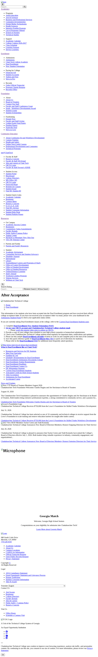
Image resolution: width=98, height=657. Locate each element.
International (10, 259)
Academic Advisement (14, 252)
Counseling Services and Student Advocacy (22, 254)
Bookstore (10, 199)
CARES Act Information (15, 552)
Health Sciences (12, 26)
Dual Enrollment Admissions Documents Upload (24, 360)
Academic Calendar (13, 41)
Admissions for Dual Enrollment (18, 377)
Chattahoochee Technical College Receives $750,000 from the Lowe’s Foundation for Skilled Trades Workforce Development (48, 421)
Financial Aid (11, 73)
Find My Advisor (12, 208)
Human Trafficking (13, 577)
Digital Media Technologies (16, 24)
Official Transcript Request (16, 554)
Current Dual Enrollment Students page (74, 322)
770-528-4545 (6, 542)
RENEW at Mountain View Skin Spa (20, 238)
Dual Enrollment (12, 64)
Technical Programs (13, 149)
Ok (3, 655)
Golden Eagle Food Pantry (16, 123)
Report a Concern (12, 159)
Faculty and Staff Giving (15, 121)
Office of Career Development (17, 265)
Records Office (11, 89)
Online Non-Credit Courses (16, 144)
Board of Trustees (12, 102)
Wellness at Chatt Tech (14, 280)
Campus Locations (13, 550)
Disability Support (12, 256)
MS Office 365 (11, 180)
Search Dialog (6, 287)
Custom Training (12, 140)
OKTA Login (11, 165)
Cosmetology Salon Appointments (19, 229)
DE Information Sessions (15, 368)
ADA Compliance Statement (16, 573)
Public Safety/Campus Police (17, 233)
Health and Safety (12, 142)
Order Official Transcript (15, 85)
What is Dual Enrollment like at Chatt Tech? (19, 347)
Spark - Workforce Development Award (21, 108)
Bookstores (10, 227)
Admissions (10, 60)
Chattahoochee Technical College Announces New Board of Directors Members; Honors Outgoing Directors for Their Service (48, 441)
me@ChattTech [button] (7, 153)
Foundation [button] (5, 94)
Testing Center (11, 235)
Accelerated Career (13, 379)
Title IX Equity (11, 582)
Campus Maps (11, 201)
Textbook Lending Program (16, 276)
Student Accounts (12, 75)
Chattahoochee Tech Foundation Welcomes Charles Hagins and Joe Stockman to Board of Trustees (38, 402)
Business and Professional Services (19, 20)
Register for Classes (13, 187)
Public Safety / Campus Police (17, 603)
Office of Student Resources (16, 269)
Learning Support (12, 47)
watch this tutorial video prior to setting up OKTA (34, 330)
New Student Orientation (15, 66)
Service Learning (12, 50)
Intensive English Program (16, 28)
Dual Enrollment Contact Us (16, 366)
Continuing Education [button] (9, 134)
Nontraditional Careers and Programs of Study (23, 263)
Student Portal (11, 174)
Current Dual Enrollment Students (18, 371)
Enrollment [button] (5, 54)
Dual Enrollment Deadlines (16, 364)
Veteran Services (12, 278)
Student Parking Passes (14, 214)
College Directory (13, 178)
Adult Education (12, 15)
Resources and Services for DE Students (21, 351)
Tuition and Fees (12, 77)
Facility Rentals (11, 231)
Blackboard (10, 176)
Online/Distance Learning (15, 272)
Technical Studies (12, 35)
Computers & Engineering (16, 22)
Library (8, 261)
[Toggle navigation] (2, 4)
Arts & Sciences (12, 18)
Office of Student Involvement (17, 267)
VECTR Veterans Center (15, 240)
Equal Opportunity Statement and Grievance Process (25, 575)
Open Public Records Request (17, 557)
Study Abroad (11, 274)
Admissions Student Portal (11, 318)
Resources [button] (5, 218)
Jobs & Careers (11, 601)
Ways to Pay (10, 79)
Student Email (11, 189)
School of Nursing (13, 33)
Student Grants (11, 111)
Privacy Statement (12, 559)
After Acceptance (12, 375)
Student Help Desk (13, 212)
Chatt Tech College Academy (17, 62)
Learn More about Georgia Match (49, 529)
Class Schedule (11, 45)
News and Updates (8, 383)
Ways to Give (11, 130)
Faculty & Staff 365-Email (16, 161)
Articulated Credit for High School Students (22, 373)
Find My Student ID (13, 191)
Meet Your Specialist (13, 353)
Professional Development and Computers (22, 146)
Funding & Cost (12, 355)
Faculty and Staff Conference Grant (19, 106)
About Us (9, 100)
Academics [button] (5, 9)
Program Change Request (15, 87)
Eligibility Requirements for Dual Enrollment (23, 358)
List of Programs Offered (15, 30)
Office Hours (11, 613)
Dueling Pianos (11, 125)
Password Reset (12, 184)
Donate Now (11, 119)
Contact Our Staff (12, 104)
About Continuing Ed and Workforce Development (25, 138)
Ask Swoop (10, 592)
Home (8, 305)
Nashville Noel (11, 128)
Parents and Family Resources (17, 246)
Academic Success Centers (16, 225)
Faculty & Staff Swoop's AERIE (18, 167)
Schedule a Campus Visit (15, 615)
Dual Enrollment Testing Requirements (20, 362)
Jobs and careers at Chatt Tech (17, 163)
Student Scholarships (14, 113)
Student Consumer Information (17, 210)
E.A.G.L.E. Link (12, 206)
